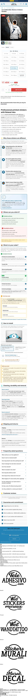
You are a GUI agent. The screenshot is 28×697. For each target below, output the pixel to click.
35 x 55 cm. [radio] (6, 68)
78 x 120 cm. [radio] (14, 75)
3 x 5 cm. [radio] (6, 53)
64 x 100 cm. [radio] (22, 71)
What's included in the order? (9, 469)
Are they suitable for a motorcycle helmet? (12, 489)
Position (3, 47)
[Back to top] (0, 696)
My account (11, 565)
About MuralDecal (4, 559)
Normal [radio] (7, 47)
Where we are (17, 559)
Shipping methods (4, 556)
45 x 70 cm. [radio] (21, 68)
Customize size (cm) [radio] (22, 75)
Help (16, 565)
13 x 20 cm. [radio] (21, 57)
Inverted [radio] (11, 47)
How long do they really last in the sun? (11, 475)
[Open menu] (2, 4)
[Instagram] (1, 694)
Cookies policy (24, 562)
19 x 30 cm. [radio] (14, 60)
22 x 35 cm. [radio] (21, 60)
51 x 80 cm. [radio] (6, 71)
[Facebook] (2, 694)
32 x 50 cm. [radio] (21, 64)
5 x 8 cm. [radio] (14, 53)
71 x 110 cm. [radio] (6, 75)
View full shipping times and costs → (10, 434)
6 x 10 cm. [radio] (22, 53)
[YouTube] (5, 694)
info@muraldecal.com (4, 565)
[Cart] (26, 4)
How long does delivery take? (9, 472)
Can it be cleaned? (6, 466)
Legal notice (18, 562)
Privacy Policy (16, 535)
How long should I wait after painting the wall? (13, 460)
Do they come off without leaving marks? (11, 486)
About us (2, 559)
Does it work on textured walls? (9, 457)
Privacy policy (12, 562)
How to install (24, 556)
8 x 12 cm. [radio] (6, 57)
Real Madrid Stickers (10, 7)
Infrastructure (11, 559)
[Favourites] (21, 4)
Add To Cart (18, 89)
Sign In (14, 538)
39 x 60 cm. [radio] (14, 68)
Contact (2, 564)
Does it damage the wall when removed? (11, 463)
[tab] (2, 42)
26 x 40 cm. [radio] (6, 64)
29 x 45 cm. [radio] (14, 64)
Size (14, 51)
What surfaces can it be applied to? (10, 454)
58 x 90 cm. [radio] (14, 71)
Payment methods (12, 556)
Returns (17, 556)
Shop (1, 556)
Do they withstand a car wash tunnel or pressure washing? (11, 482)
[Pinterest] (4, 694)
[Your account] (23, 4)
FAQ (20, 556)
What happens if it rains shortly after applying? (13, 478)
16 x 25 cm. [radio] (6, 60)
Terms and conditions (4, 562)
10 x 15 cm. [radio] (13, 57)
